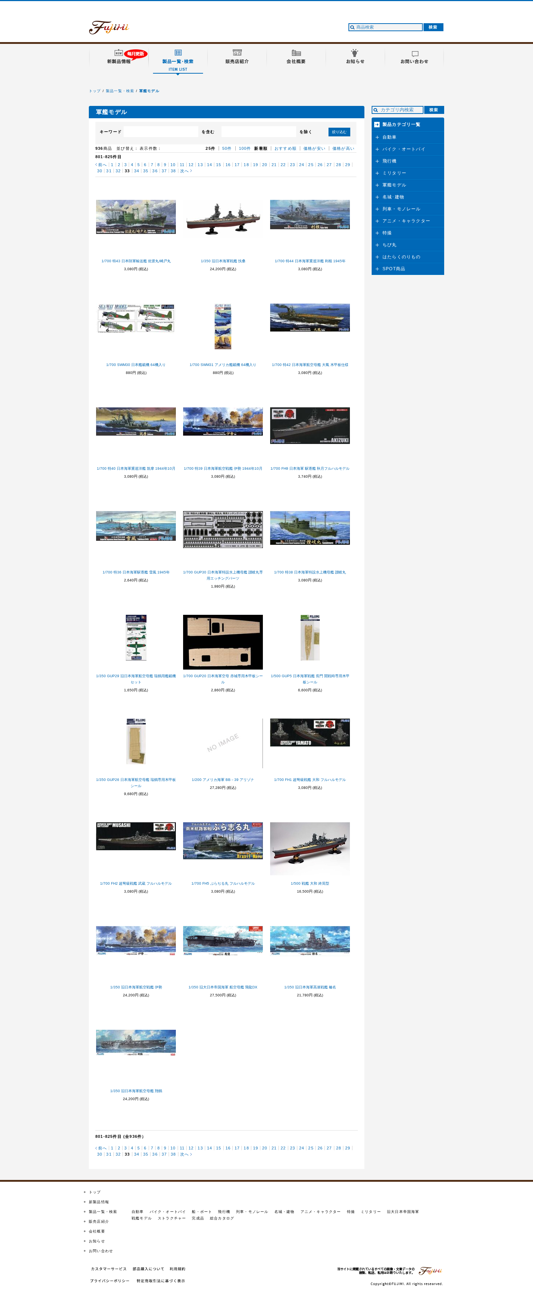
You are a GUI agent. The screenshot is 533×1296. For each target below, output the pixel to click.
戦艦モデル (142, 1218)
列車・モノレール (402, 208)
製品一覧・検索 (120, 91)
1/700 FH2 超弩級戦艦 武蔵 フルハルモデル (136, 883)
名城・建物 (284, 1212)
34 (136, 171)
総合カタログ (222, 1218)
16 (228, 164)
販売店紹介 (99, 1221)
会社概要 (97, 1231)
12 (191, 164)
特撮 (387, 232)
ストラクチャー (172, 1218)
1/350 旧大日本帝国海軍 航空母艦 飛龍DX (223, 987)
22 (283, 164)
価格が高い (343, 148)
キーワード (111, 131)
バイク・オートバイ (404, 149)
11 (182, 164)
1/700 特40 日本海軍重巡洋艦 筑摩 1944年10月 (136, 468)
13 (200, 164)
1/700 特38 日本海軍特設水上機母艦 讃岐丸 (310, 572)
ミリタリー (394, 173)
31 (108, 171)
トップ (95, 91)
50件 (227, 148)
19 (255, 164)
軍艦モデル (149, 91)
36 (154, 171)
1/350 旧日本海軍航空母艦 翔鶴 (136, 1091)
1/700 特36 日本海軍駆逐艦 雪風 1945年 (136, 572)
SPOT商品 (394, 268)
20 (264, 164)
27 (329, 164)
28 (338, 164)
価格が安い (314, 148)
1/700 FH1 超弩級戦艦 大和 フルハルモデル (310, 780)
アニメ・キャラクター (406, 220)
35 (145, 171)
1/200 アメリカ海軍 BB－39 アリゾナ (223, 780)
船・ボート (202, 1212)
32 (118, 171)
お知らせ (97, 1241)
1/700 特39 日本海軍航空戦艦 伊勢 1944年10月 (223, 468)
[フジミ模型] (116, 30)
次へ (184, 171)
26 (320, 164)
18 (246, 164)
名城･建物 (393, 196)
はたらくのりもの (402, 256)
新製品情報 (99, 1202)
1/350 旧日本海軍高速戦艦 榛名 (310, 987)
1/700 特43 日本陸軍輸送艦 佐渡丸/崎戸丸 (136, 261)
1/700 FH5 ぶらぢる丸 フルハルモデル (223, 883)
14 (209, 164)
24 (301, 164)
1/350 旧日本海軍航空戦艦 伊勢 (136, 987)
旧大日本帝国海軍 (403, 1212)
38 (173, 171)
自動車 (390, 137)
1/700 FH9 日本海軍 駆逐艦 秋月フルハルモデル (310, 468)
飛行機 (390, 161)
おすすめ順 (285, 148)
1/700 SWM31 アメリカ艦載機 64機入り (223, 365)
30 (99, 171)
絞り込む (339, 132)
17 (237, 164)
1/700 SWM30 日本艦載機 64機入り (136, 365)
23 (292, 164)
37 (164, 171)
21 (274, 164)
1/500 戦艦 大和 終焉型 (310, 883)
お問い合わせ (101, 1251)
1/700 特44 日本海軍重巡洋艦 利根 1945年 (310, 261)
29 (347, 164)
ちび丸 (390, 244)
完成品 (198, 1218)
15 (218, 164)
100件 (245, 148)
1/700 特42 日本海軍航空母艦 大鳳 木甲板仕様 (310, 365)
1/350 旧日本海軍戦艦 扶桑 (223, 261)
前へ (102, 164)
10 (172, 164)
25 (310, 164)
